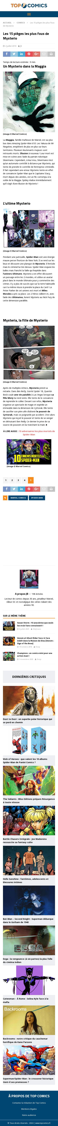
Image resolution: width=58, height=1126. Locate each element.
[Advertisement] (29, 535)
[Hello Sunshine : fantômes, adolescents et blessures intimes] (29, 860)
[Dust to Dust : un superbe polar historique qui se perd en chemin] (29, 700)
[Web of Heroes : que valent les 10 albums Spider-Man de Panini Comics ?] (29, 740)
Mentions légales (29, 1109)
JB (21, 46)
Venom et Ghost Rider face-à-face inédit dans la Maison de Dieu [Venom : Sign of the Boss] (35, 640)
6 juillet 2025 (24, 629)
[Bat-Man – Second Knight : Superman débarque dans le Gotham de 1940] (29, 900)
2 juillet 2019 (10, 46)
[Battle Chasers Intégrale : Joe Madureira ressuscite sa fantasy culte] (29, 820)
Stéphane (37, 629)
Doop (38, 647)
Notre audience (29, 1115)
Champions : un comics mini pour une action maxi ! (34, 654)
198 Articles (37, 593)
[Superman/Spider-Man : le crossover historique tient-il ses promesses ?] (29, 1060)
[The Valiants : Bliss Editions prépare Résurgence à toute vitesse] (29, 780)
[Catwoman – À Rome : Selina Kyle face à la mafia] (29, 980)
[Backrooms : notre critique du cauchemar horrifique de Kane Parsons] (29, 1020)
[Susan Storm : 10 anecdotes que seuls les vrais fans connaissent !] (9, 625)
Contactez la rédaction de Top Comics (29, 1102)
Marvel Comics (18, 498)
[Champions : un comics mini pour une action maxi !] (9, 656)
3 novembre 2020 (26, 659)
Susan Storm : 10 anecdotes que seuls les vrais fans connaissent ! (35, 624)
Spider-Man (37, 498)
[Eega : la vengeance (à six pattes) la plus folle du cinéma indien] (29, 940)
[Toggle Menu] (29, 14)
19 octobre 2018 (25, 647)
